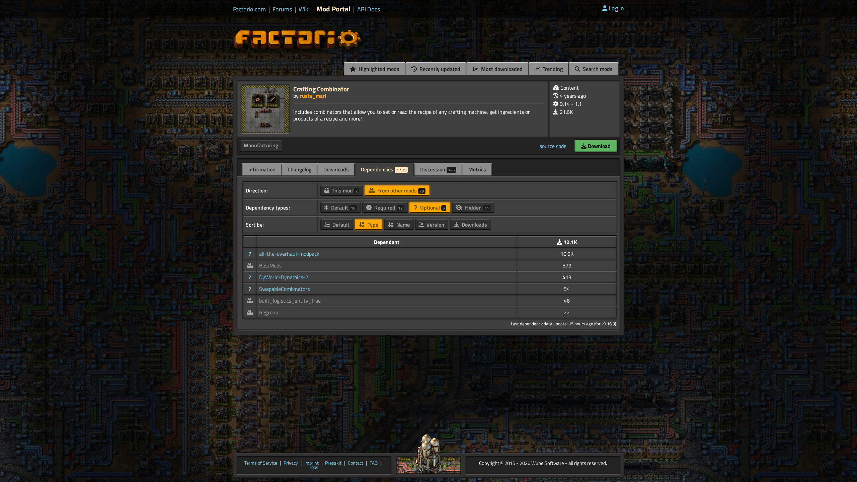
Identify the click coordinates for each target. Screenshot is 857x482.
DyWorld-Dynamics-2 (283, 277)
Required (388, 208)
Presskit (333, 463)
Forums (282, 9)
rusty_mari (313, 96)
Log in (616, 8)
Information (262, 169)
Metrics (477, 169)
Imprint (311, 463)
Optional (432, 208)
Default (343, 208)
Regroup (268, 312)
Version (434, 225)
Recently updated (439, 69)
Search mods (597, 69)
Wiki (304, 9)
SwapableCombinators (284, 289)
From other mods (400, 190)
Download (599, 146)
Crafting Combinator (321, 89)
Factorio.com (249, 9)
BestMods (270, 265)
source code (553, 146)
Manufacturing (261, 145)
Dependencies (384, 169)
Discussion (437, 169)
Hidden (476, 208)
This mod (344, 190)
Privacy (291, 463)
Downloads (336, 169)
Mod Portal (333, 8)
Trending (552, 69)
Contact (355, 463)
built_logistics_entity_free (290, 301)
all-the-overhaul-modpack (289, 254)
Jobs (314, 467)
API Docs (368, 9)
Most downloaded (501, 69)
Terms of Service (260, 463)
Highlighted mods (378, 69)
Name (402, 225)
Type (372, 225)
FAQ (374, 463)
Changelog (299, 169)
